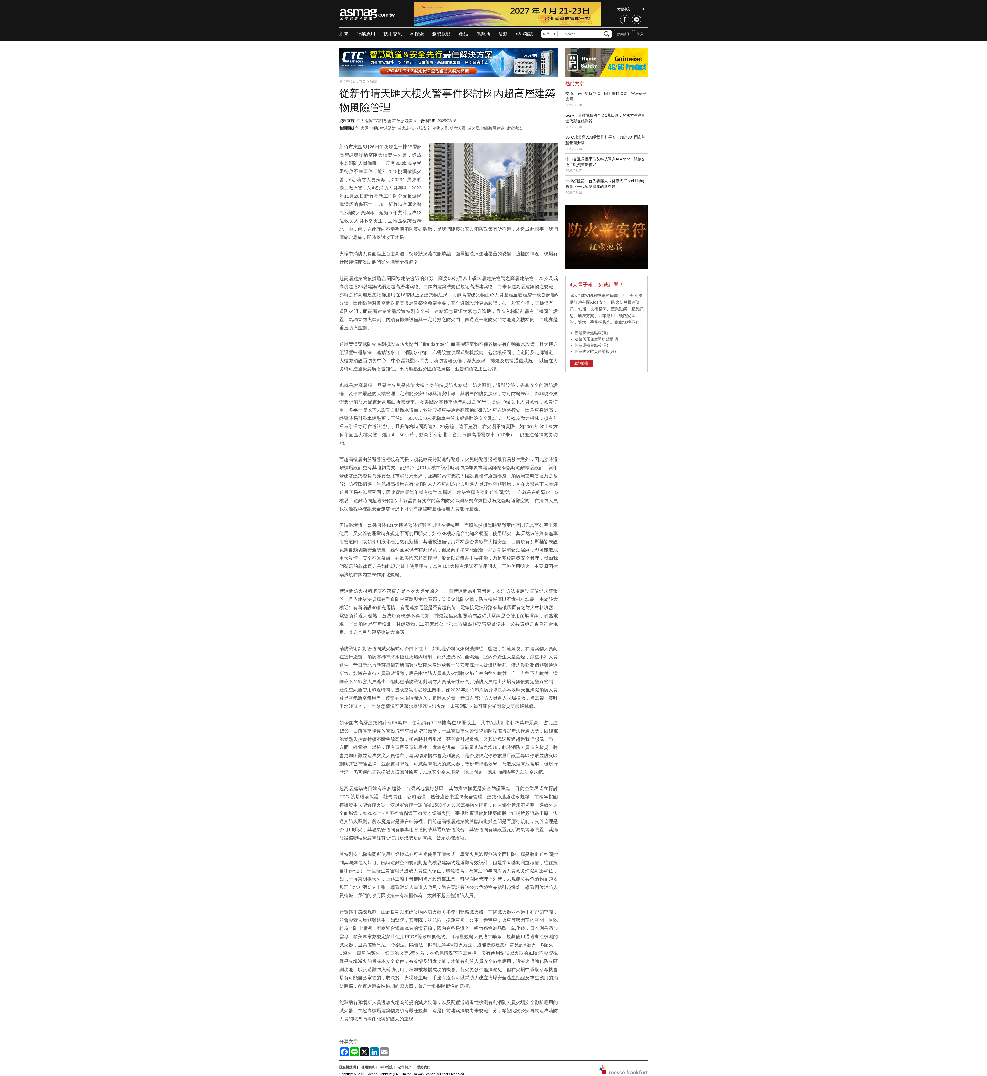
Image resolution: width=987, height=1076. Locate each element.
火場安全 (423, 128)
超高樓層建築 (492, 128)
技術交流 (392, 34)
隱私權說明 (347, 1067)
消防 (374, 128)
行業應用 (366, 34)
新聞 (344, 34)
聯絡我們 (423, 1067)
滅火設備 (405, 128)
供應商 (483, 34)
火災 (364, 128)
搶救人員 (457, 128)
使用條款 (368, 1067)
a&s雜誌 (524, 34)
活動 (503, 34)
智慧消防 (388, 128)
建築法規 (514, 128)
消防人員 (440, 128)
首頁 (362, 81)
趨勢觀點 (441, 34)
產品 (463, 34)
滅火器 (473, 128)
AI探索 (417, 34)
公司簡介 (405, 1067)
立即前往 (581, 363)
